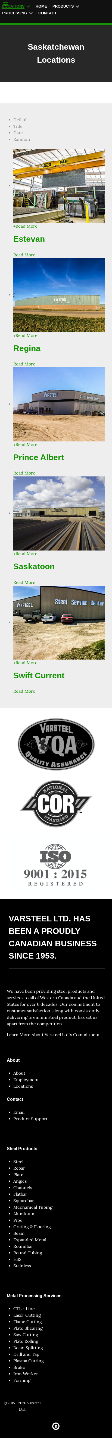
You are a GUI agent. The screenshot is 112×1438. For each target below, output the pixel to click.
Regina (27, 348)
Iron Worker (25, 1373)
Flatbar (20, 1194)
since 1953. (33, 955)
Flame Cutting (27, 1321)
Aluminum (23, 1213)
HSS (17, 1259)
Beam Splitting (28, 1347)
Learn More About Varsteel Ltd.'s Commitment (53, 1034)
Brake (19, 1367)
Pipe (18, 1220)
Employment (26, 1079)
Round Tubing (27, 1252)
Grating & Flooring (32, 1226)
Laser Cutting (27, 1315)
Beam (18, 1233)
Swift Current (38, 675)
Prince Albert (38, 457)
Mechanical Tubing (32, 1207)
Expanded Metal (29, 1239)
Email (18, 1112)
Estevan (29, 238)
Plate (18, 1174)
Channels (22, 1187)
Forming (21, 1380)
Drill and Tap (26, 1354)
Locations (23, 1086)
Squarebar (23, 1200)
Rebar (19, 1168)
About (19, 1073)
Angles (20, 1181)
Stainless (22, 1265)
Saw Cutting (25, 1334)
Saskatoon (34, 566)
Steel (18, 1161)
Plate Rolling (25, 1341)
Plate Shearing (28, 1328)
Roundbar (23, 1246)
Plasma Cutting (28, 1360)
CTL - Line (24, 1308)
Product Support (30, 1118)
